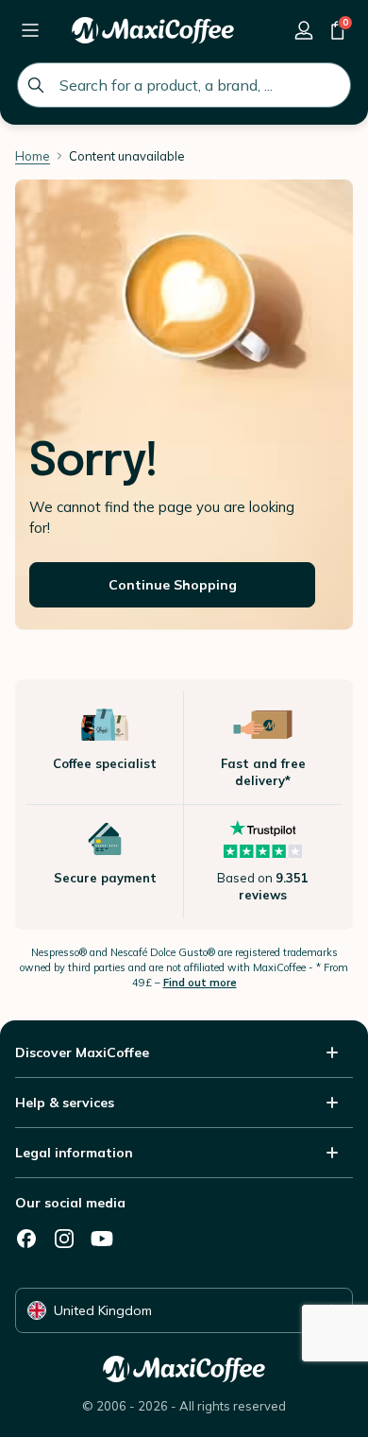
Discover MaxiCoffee (82, 1052)
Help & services (64, 1102)
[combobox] (184, 85)
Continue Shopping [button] (173, 584)
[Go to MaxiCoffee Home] (153, 30)
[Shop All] (30, 30)
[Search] (36, 85)
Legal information (74, 1152)
